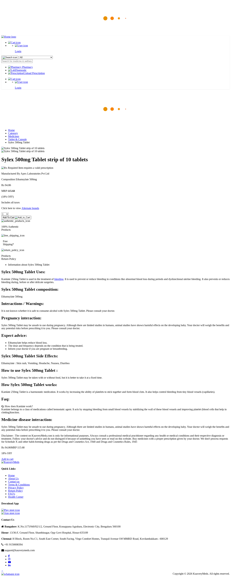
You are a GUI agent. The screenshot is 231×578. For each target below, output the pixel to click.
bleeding (58, 279)
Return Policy (15, 490)
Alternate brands (30, 208)
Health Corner (15, 496)
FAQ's (11, 493)
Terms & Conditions (19, 484)
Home (11, 130)
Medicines (13, 136)
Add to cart (7, 459)
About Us (13, 478)
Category (13, 133)
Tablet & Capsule (17, 139)
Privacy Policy (16, 487)
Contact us (13, 481)
